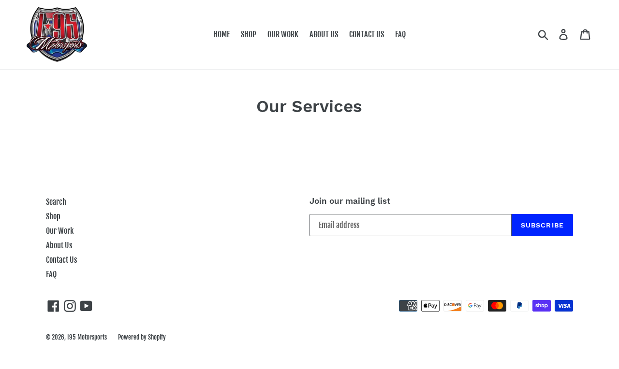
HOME (221, 34)
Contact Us (61, 260)
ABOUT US (324, 34)
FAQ (400, 34)
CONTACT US (366, 34)
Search (56, 202)
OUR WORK (282, 34)
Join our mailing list (350, 201)
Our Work (60, 231)
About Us (59, 245)
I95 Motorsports (87, 337)
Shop (53, 216)
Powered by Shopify (142, 337)
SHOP (248, 34)
